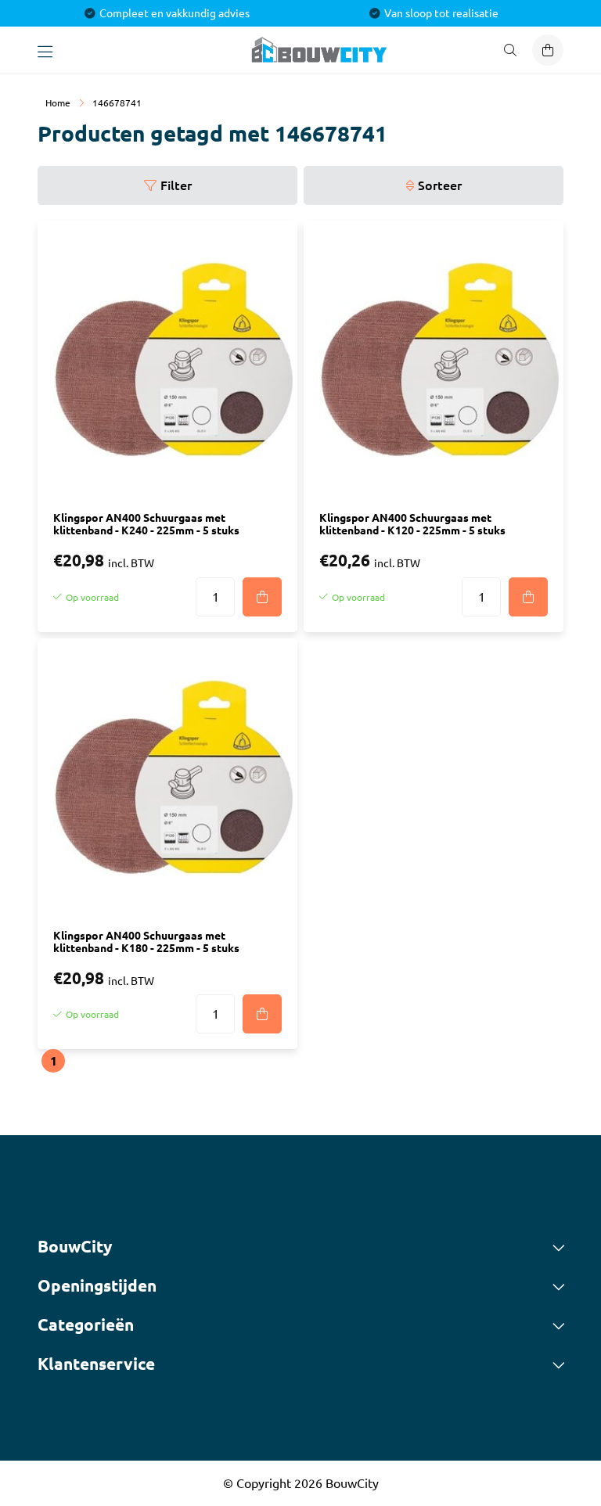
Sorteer (440, 185)
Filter (176, 185)
